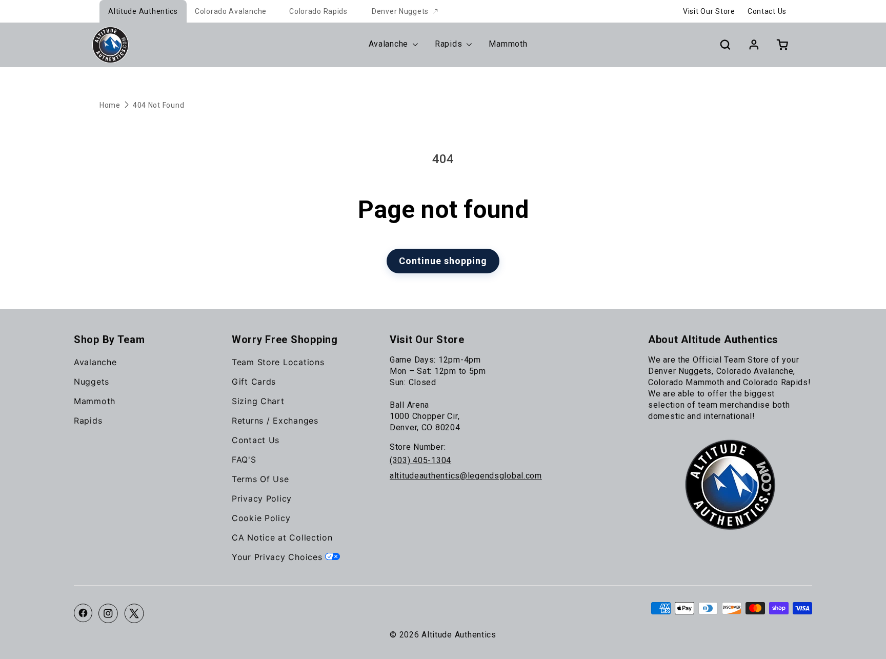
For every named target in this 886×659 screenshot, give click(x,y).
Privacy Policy (262, 498)
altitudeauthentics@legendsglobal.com (466, 476)
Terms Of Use (260, 479)
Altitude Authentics (143, 11)
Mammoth (94, 401)
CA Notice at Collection (282, 537)
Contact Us (767, 11)
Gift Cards (254, 381)
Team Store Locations (278, 362)
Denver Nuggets (400, 11)
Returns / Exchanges (275, 420)
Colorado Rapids (318, 11)
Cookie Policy (261, 518)
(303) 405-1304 (420, 460)
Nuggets (91, 381)
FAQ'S (244, 459)
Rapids (88, 420)
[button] (725, 44)
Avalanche (95, 362)
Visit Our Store (709, 11)
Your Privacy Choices (278, 557)
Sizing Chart (258, 401)
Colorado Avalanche (231, 11)
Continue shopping (443, 260)
